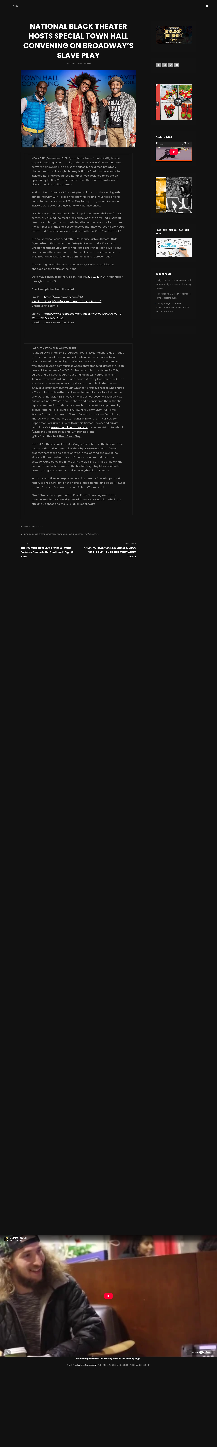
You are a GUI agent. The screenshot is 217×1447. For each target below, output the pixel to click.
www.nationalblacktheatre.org (70, 427)
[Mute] (185, 143)
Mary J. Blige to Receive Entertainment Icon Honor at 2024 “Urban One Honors (172, 307)
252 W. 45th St (96, 277)
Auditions (39, 526)
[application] (174, 152)
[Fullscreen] (189, 143)
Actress (32, 526)
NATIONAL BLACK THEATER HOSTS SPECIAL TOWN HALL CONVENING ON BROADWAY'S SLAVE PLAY (61, 534)
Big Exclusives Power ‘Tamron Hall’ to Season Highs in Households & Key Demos (174, 284)
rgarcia (87, 63)
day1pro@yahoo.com (86, 1365)
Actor (26, 526)
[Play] (157, 143)
